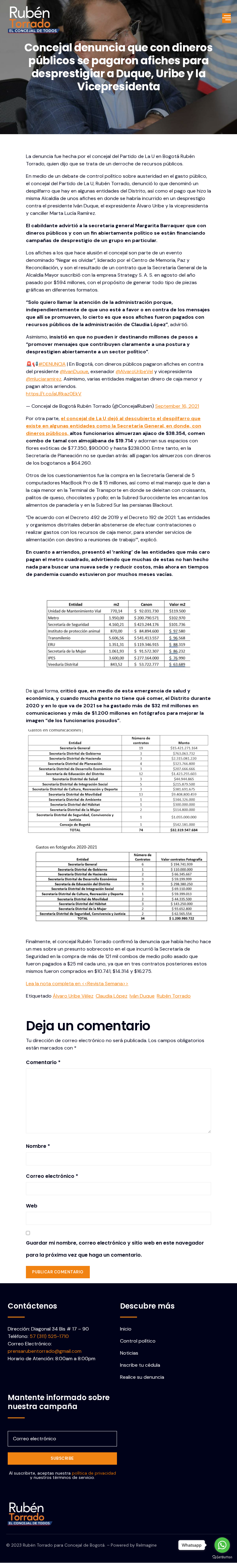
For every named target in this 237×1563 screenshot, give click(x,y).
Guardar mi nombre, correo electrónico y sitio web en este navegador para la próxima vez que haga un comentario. (115, 1248)
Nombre (38, 1146)
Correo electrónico (52, 1176)
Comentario (43, 1062)
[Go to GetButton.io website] (222, 1557)
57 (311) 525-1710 (49, 1336)
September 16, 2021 (177, 406)
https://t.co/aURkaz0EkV (53, 393)
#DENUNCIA (52, 364)
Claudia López (111, 996)
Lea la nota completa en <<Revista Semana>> (77, 983)
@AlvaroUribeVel (134, 371)
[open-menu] (226, 18)
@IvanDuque (74, 371)
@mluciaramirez (43, 379)
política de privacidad (94, 1473)
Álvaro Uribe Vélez (73, 996)
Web (31, 1205)
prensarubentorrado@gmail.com (44, 1351)
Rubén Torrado (174, 996)
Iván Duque (142, 996)
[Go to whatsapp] (222, 1545)
